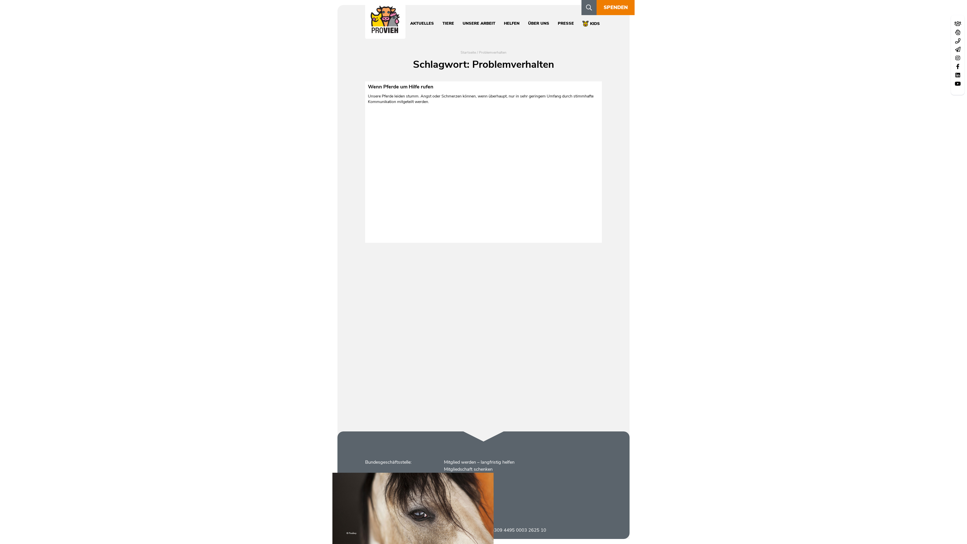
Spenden (616, 7)
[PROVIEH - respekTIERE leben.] (385, 30)
